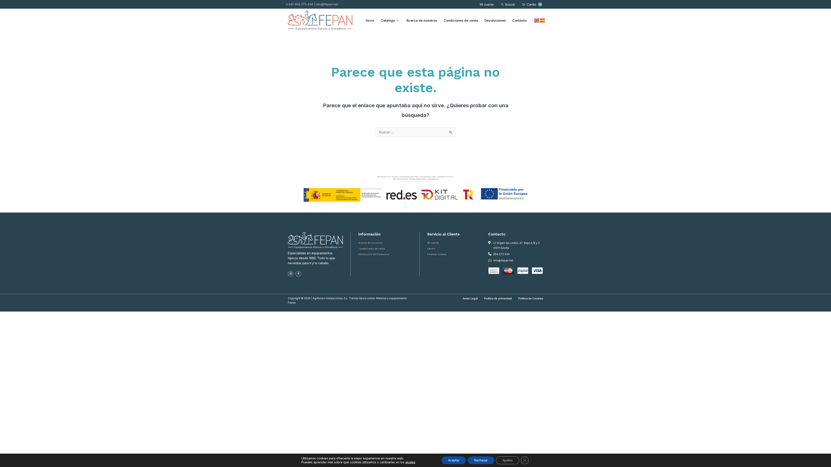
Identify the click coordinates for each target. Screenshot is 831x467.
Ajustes (507, 460)
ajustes (410, 462)
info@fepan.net (327, 4)
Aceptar (453, 460)
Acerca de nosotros (421, 20)
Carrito (534, 4)
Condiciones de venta (461, 20)
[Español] (542, 20)
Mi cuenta (487, 4)
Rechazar (481, 460)
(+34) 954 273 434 (299, 4)
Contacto (519, 20)
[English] (537, 20)
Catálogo (388, 20)
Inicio (370, 20)
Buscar (510, 4)
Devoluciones (495, 20)
